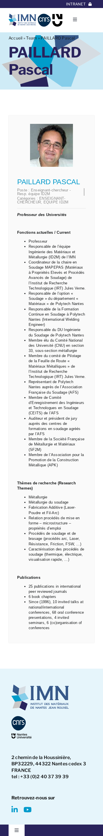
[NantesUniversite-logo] (21, 735)
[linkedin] (14, 809)
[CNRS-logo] (44, 16)
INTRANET (76, 4)
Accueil (16, 37)
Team (31, 37)
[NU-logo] (57, 16)
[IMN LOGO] (22, 16)
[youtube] (27, 809)
